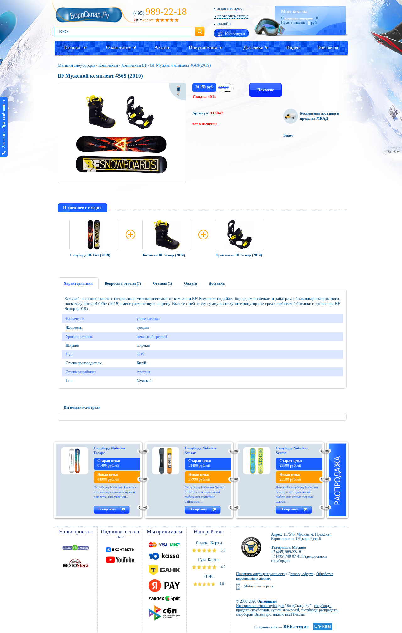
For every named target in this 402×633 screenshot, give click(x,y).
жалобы (224, 23)
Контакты (327, 47)
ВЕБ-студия (281, 626)
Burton (259, 614)
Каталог (72, 47)
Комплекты (108, 65)
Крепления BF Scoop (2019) (238, 255)
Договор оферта (300, 574)
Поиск (199, 29)
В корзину (107, 509)
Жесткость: (74, 327)
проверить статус (232, 16)
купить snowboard (285, 610)
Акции (162, 47)
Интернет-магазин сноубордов (260, 605)
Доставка (253, 47)
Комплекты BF (134, 65)
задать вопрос (229, 8)
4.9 (222, 567)
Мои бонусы (234, 33)
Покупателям (203, 47)
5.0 (222, 550)
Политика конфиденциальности (260, 574)
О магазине (118, 47)
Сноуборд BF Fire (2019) (90, 255)
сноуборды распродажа (319, 610)
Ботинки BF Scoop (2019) (164, 255)
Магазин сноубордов (76, 65)
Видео (293, 47)
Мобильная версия (258, 586)
